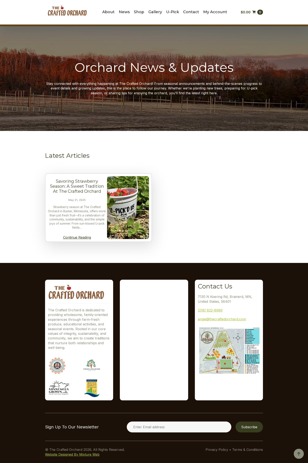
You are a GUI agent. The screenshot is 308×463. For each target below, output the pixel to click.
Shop (139, 12)
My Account (215, 12)
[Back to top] (299, 454)
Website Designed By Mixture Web (72, 454)
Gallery (155, 12)
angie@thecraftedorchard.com (222, 319)
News (124, 12)
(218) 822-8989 (210, 310)
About (108, 12)
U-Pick (172, 12)
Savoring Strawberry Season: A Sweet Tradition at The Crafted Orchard (77, 186)
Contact (191, 12)
